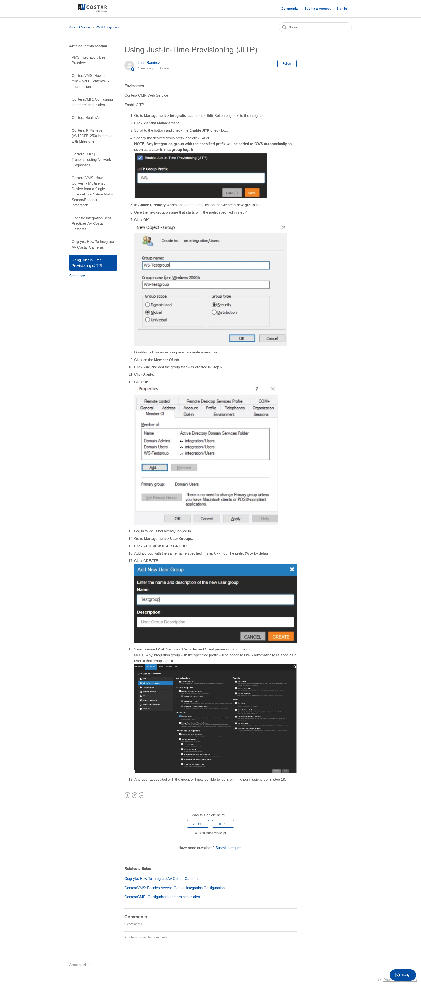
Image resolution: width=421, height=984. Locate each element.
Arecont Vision (79, 27)
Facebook (127, 795)
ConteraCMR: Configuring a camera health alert (92, 102)
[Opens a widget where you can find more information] (402, 975)
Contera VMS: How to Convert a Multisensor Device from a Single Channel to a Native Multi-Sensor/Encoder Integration (92, 191)
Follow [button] (287, 63)
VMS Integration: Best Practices (89, 60)
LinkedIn (142, 795)
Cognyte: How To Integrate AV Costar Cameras (93, 244)
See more (77, 276)
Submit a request (317, 8)
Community (289, 8)
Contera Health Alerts (88, 117)
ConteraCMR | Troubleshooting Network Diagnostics (91, 159)
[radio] (198, 823)
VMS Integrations (108, 27)
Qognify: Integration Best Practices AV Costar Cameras (91, 223)
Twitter (135, 795)
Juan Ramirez (149, 62)
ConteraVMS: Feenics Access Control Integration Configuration (174, 888)
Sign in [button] (341, 8)
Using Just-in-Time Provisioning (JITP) (87, 263)
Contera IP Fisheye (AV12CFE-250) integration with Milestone (93, 135)
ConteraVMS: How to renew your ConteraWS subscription (90, 81)
